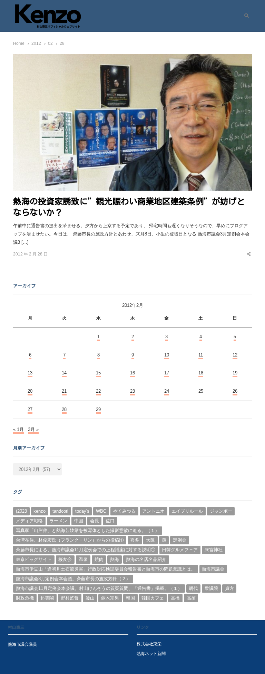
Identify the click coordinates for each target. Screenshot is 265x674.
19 (235, 372)
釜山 (90, 598)
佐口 (110, 520)
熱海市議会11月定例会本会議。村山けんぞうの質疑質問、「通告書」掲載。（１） (99, 588)
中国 (78, 520)
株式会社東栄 (149, 644)
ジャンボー (221, 511)
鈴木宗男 (110, 598)
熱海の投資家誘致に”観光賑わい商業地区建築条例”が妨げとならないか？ (129, 207)
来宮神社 (214, 549)
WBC (101, 511)
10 (166, 355)
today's (82, 511)
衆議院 (211, 588)
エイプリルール (187, 511)
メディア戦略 (29, 520)
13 (30, 372)
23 (132, 391)
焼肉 (99, 559)
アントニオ (153, 511)
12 (235, 355)
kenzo (39, 511)
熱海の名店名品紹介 (146, 559)
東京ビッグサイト (34, 559)
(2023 (21, 511)
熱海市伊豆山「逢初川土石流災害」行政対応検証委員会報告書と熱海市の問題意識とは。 (105, 569)
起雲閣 (47, 598)
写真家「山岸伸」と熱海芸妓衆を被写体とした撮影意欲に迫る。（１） (87, 530)
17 (166, 372)
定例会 (179, 540)
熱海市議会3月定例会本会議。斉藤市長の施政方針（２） (73, 578)
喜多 (134, 540)
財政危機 (25, 598)
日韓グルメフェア (180, 549)
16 (132, 372)
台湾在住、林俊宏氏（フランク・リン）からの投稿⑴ (70, 540)
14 (64, 372)
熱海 (114, 559)
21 (64, 391)
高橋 (175, 598)
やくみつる (124, 511)
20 (30, 391)
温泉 (83, 559)
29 (98, 409)
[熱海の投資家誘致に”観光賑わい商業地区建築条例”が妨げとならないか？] (132, 58)
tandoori (60, 511)
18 (200, 372)
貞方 (229, 588)
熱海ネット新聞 (151, 653)
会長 (94, 520)
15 (98, 372)
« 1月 (18, 429)
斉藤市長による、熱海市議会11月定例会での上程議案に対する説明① (85, 549)
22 (98, 391)
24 (166, 391)
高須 (191, 598)
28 (64, 409)
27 (30, 409)
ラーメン (58, 520)
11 (200, 355)
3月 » (33, 429)
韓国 (130, 598)
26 (235, 391)
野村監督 (70, 598)
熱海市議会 (213, 569)
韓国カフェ (152, 598)
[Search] (244, 16)
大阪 (150, 540)
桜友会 (65, 559)
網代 (193, 588)
